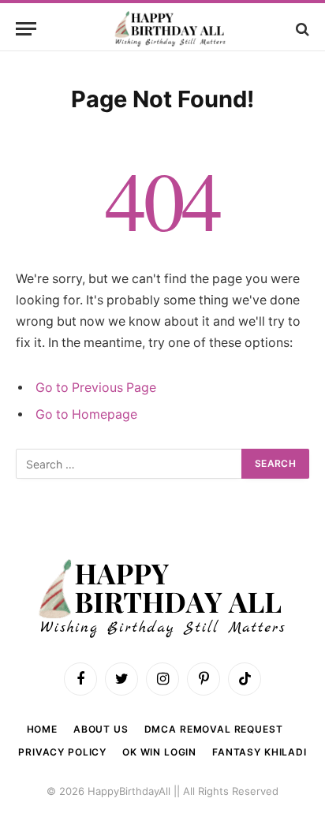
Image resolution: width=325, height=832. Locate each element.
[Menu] (26, 29)
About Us (101, 729)
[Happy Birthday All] (170, 28)
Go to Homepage (86, 414)
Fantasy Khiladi (259, 752)
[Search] (301, 29)
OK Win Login (159, 752)
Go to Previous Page (95, 387)
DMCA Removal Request (213, 729)
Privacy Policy (62, 752)
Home (42, 729)
